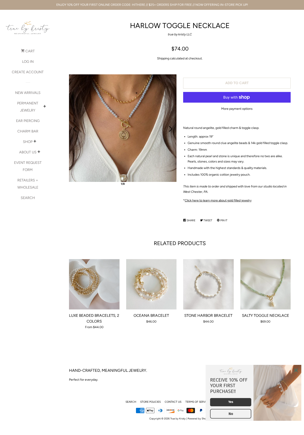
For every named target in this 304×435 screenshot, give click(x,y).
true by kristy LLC (180, 34)
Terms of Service (197, 401)
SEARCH (28, 198)
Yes (230, 402)
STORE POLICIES (150, 401)
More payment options (237, 109)
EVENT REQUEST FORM (28, 166)
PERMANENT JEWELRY (27, 106)
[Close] (296, 370)
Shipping (163, 58)
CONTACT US (173, 401)
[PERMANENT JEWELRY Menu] (44, 107)
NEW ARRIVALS (28, 93)
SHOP (27, 142)
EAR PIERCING (28, 121)
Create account (28, 72)
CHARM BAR (27, 131)
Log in (28, 61)
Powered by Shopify (199, 418)
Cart (29, 51)
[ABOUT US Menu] (38, 152)
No (231, 414)
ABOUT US (27, 152)
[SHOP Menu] (34, 141)
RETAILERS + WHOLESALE (27, 183)
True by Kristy (178, 418)
